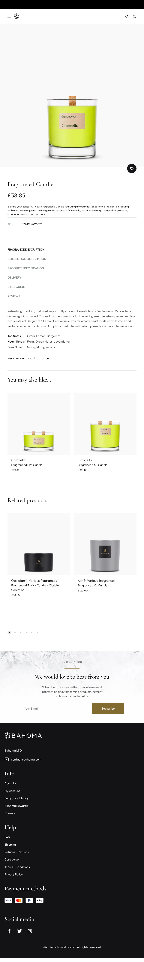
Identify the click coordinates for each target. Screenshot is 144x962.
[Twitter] (19, 931)
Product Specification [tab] (26, 268)
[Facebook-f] (9, 931)
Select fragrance (24, 599)
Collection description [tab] (27, 259)
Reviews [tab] (14, 296)
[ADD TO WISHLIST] (64, 398)
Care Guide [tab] (16, 287)
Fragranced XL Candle (92, 465)
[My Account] (134, 16)
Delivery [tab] (14, 277)
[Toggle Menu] (9, 17)
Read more (93, 4)
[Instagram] (29, 931)
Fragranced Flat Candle (26, 465)
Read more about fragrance (28, 358)
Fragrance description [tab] (26, 249)
